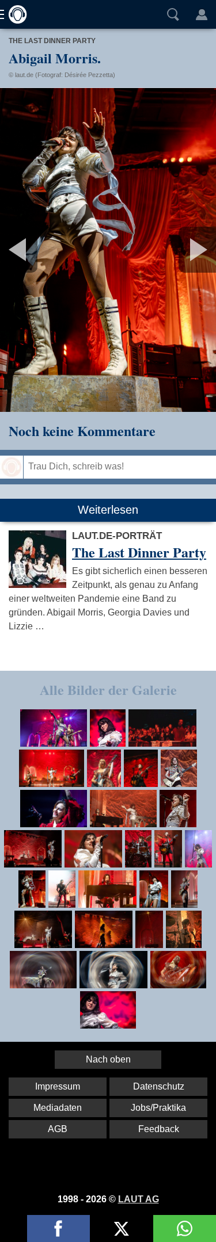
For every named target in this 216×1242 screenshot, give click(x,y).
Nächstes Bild (108, 250)
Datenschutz (158, 1086)
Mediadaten (57, 1108)
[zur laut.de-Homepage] (14, 14)
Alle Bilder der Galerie (108, 689)
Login (201, 14)
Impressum (57, 1086)
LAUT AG (138, 1199)
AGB (57, 1129)
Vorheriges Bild (35, 250)
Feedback (158, 1129)
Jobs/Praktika (158, 1108)
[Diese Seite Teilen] (58, 1228)
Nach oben (108, 1059)
